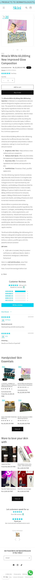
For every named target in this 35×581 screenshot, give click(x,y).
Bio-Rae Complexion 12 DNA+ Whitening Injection (25, 417)
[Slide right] (22, 50)
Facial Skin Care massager (24, 489)
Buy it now (17, 92)
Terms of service (29, 577)
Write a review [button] (17, 305)
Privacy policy (17, 574)
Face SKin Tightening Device (8, 489)
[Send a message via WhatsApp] (30, 573)
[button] (4, 8)
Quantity (3, 76)
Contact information (18, 577)
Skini (11, 574)
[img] (5, 317)
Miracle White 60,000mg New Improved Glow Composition (25, 384)
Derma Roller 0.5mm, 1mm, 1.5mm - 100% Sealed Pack (25, 464)
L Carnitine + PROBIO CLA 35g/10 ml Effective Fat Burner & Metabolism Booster (9, 385)
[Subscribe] (29, 558)
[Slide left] (13, 50)
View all (17, 429)
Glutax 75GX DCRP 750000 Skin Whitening (9, 417)
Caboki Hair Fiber (5, 464)
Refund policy (26, 574)
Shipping (3, 70)
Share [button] (5, 274)
